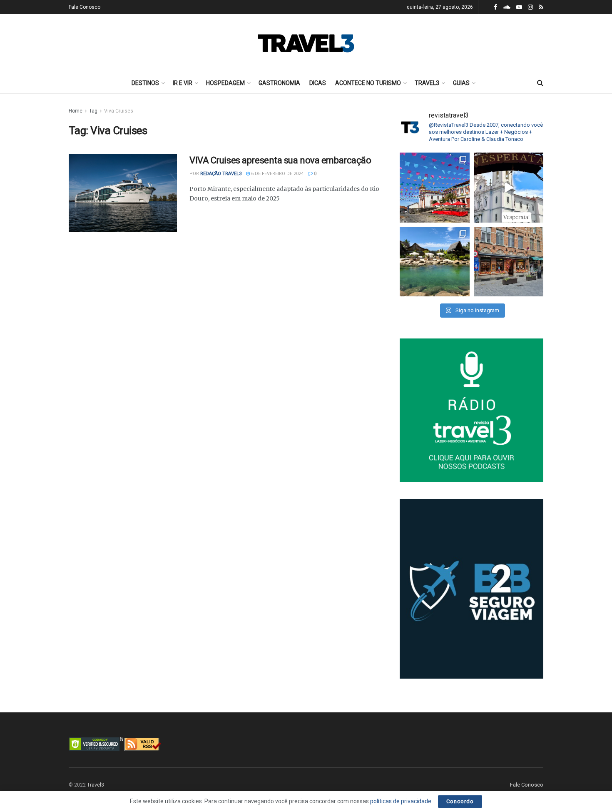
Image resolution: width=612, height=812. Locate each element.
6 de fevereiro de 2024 (277, 173)
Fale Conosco (84, 7)
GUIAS (461, 83)
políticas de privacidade (400, 801)
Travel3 (95, 785)
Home (75, 111)
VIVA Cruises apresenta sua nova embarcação (280, 160)
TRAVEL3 (427, 83)
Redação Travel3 (220, 173)
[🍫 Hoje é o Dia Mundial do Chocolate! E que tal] (509, 262)
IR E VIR (182, 83)
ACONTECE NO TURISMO (368, 83)
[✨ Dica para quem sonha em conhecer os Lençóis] (435, 262)
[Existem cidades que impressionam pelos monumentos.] (435, 188)
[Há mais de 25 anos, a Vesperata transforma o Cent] (509, 188)
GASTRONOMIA (279, 83)
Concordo (460, 801)
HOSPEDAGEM (225, 83)
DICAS (317, 83)
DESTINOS (145, 83)
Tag (93, 111)
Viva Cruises (118, 111)
